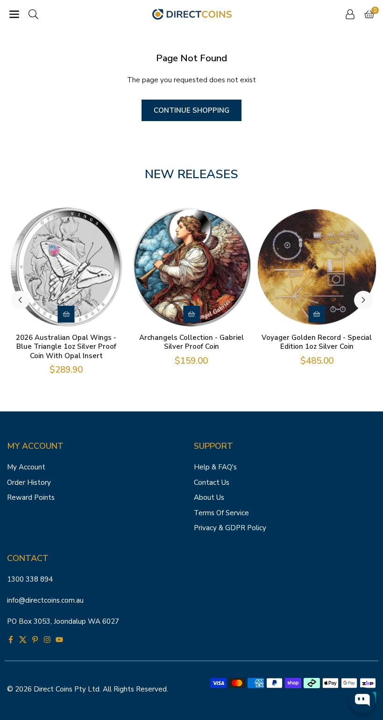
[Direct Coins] (192, 14)
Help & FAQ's (215, 467)
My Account (26, 467)
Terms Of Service (221, 513)
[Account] (350, 14)
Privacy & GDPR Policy (230, 528)
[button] (14, 14)
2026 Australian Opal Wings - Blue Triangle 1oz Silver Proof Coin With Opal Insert (66, 346)
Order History (29, 482)
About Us (209, 497)
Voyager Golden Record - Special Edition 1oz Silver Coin (317, 342)
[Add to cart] (66, 314)
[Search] (33, 14)
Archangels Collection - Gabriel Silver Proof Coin (191, 342)
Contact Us (211, 482)
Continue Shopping (191, 110)
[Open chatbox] (362, 700)
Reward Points (31, 497)
